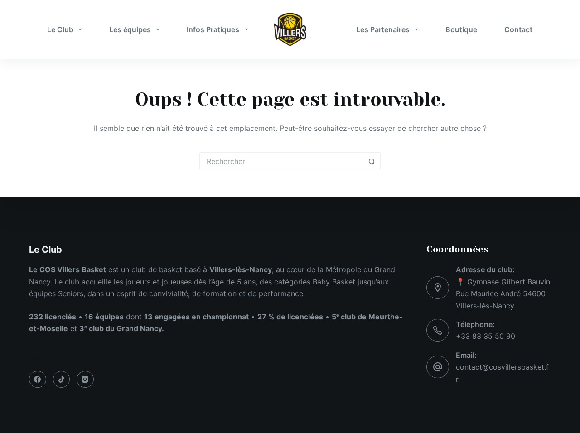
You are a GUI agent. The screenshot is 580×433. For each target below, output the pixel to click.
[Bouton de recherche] (371, 161)
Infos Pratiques (213, 29)
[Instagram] (85, 379)
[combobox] (281, 161)
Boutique (461, 29)
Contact (518, 29)
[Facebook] (37, 379)
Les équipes (130, 29)
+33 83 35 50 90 (485, 336)
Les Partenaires (383, 29)
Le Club (60, 29)
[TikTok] (61, 379)
